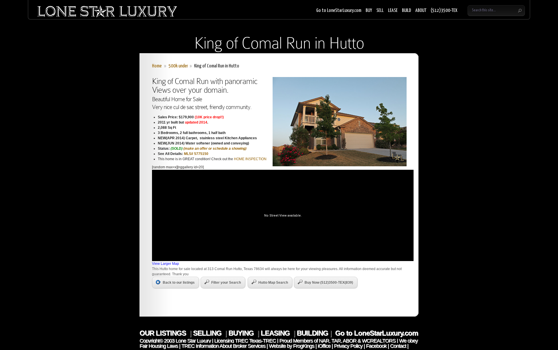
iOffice (324, 346)
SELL (380, 10)
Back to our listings (179, 283)
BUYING (241, 333)
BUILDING (312, 333)
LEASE (393, 10)
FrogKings (303, 346)
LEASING (276, 333)
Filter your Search (226, 283)
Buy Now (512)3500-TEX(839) (329, 283)
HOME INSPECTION (250, 159)
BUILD (406, 10)
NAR (323, 341)
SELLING (208, 333)
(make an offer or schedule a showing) (214, 149)
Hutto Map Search (273, 283)
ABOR (349, 341)
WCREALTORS (378, 341)
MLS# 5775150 (196, 154)
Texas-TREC (262, 341)
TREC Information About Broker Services (223, 346)
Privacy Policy (348, 346)
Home (157, 66)
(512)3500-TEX (444, 10)
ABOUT (420, 10)
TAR (335, 341)
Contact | (399, 346)
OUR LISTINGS (164, 333)
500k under (178, 66)
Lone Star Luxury (193, 341)
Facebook (376, 346)
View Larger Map (165, 264)
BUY (369, 10)
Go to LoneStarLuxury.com (338, 10)
